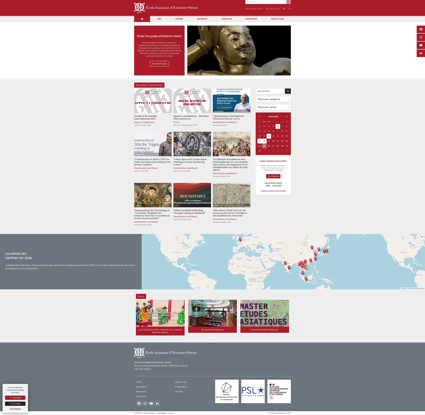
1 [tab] (212, 338)
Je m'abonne (273, 176)
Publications (277, 19)
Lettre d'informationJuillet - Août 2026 (273, 184)
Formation (226, 19)
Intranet (179, 391)
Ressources (251, 19)
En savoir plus (159, 63)
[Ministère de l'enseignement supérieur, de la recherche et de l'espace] (279, 391)
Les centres (141, 386)
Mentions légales (149, 413)
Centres (179, 19)
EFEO (159, 19)
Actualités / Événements (149, 85)
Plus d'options (15, 409)
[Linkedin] (421, 53)
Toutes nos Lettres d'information (273, 191)
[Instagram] (421, 37)
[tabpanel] (160, 318)
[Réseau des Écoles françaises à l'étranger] (227, 391)
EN (290, 8)
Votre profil (274, 8)
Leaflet (403, 288)
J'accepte (16, 397)
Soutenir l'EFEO (255, 8)
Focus (141, 296)
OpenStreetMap (412, 288)
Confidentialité (161, 413)
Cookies (170, 413)
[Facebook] (421, 29)
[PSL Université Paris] (253, 391)
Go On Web (287, 413)
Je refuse (16, 403)
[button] (301, 266)
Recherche (202, 19)
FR (284, 8)
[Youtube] (421, 45)
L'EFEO (139, 382)
